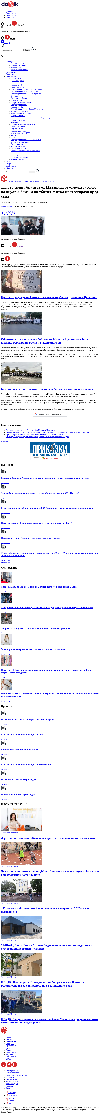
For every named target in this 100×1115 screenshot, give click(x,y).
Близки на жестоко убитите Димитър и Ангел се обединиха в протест (47, 388)
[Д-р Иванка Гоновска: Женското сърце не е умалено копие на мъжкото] (21, 831)
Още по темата (17, 129)
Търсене (9, 1055)
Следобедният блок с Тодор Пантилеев (27, 109)
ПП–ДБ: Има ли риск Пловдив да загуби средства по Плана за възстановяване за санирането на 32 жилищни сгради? (42, 984)
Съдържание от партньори (17, 1075)
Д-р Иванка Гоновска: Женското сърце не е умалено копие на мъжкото (48, 838)
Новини (9, 11)
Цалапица (5, 441)
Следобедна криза (18, 148)
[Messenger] (6, 210)
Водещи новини (17, 63)
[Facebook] (9, 210)
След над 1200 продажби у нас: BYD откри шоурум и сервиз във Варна (39, 587)
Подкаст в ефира (18, 127)
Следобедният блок (19, 105)
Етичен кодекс (12, 1079)
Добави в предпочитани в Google (51, 414)
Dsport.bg (12, 1093)
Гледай (7, 43)
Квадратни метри (18, 146)
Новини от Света (18, 67)
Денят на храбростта (19, 157)
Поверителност (12, 1073)
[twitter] (10, 214)
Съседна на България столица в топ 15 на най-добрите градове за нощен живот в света (47, 607)
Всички (4, 562)
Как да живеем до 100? (20, 133)
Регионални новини (19, 70)
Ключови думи (12, 1084)
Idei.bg (11, 1098)
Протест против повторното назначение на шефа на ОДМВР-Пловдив (35, 434)
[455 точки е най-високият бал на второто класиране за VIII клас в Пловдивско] (21, 901)
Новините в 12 (17, 107)
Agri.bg (11, 1103)
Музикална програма (19, 111)
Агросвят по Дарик (19, 98)
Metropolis (15, 122)
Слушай (20, 246)
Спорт (8, 164)
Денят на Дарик (17, 81)
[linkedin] (6, 214)
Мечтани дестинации (20, 142)
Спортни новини (18, 116)
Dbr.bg (11, 1101)
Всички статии (12, 1081)
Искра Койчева (7, 206)
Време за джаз (16, 100)
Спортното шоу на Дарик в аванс (24, 124)
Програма (10, 74)
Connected (15, 155)
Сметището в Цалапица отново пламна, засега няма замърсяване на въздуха (37, 437)
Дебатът (14, 137)
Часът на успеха (17, 153)
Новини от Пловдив (49, 181)
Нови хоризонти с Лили (21, 113)
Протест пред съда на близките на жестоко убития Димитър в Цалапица (49, 297)
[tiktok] (4, 1066)
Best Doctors (11, 1057)
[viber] (13, 214)
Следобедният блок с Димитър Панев (26, 89)
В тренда (14, 96)
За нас (8, 1088)
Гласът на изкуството (19, 144)
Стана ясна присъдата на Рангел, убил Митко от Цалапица (30, 430)
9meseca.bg (5, 654)
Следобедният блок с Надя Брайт (24, 92)
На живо (9, 162)
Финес (13, 135)
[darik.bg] (10, 7)
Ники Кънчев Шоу (18, 87)
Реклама (9, 1086)
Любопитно (11, 72)
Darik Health (11, 15)
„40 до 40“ (10, 17)
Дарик (10, 181)
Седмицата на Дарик (19, 83)
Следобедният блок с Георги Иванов (26, 140)
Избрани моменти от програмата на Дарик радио (31, 118)
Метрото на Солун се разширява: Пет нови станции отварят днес (35, 628)
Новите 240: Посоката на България (25, 151)
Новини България (18, 65)
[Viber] (3, 210)
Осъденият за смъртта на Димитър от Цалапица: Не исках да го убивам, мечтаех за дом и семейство (47, 432)
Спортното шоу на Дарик (21, 102)
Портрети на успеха (19, 131)
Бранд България (17, 159)
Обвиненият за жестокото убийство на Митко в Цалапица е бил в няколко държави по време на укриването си (45, 341)
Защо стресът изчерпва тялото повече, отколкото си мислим (33, 649)
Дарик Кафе (16, 78)
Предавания (11, 13)
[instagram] (14, 1066)
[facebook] (3, 214)
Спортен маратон (18, 120)
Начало (9, 1039)
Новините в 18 (17, 85)
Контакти (10, 1077)
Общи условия (12, 1071)
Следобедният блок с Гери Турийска (26, 94)
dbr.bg (3, 591)
